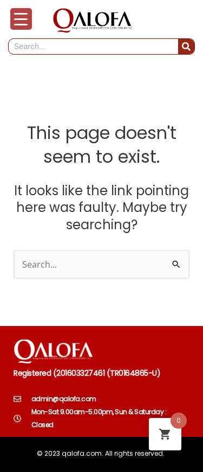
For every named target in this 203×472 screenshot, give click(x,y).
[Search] (186, 46)
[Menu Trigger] (21, 19)
